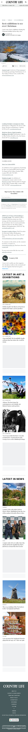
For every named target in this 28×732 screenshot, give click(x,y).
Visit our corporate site (19, 726)
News (19, 35)
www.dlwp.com (14, 137)
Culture (10, 20)
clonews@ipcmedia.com (8, 245)
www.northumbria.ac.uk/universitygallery (12, 238)
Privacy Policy (14, 697)
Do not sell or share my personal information (14, 715)
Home (3, 20)
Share (5, 66)
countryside (5, 247)
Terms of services (15, 204)
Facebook (14, 704)
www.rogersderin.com (7, 175)
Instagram (14, 702)
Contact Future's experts (14, 693)
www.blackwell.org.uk (15, 129)
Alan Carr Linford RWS (8, 164)
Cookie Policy (14, 700)
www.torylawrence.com (8, 75)
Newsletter (23, 66)
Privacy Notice (8, 205)
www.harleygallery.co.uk (8, 228)
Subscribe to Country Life (8, 5)
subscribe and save (7, 252)
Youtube (14, 706)
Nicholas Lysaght (6, 178)
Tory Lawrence (21, 70)
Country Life (9, 34)
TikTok (14, 713)
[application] (14, 148)
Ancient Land (5, 70)
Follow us (16, 66)
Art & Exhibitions (18, 20)
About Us (14, 691)
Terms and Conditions (14, 695)
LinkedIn (14, 710)
